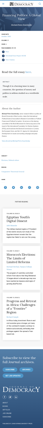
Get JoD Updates (13, 376)
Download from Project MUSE (15, 56)
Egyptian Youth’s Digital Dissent (18, 219)
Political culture (14, 160)
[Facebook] (4, 397)
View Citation (10, 60)
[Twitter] (10, 397)
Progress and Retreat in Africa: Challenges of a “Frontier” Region (21, 306)
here (28, 72)
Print (7, 52)
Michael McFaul (13, 267)
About (5, 403)
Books (5, 406)
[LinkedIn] (16, 397)
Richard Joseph (12, 317)
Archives (26, 370)
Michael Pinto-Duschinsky (21, 25)
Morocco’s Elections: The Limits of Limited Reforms (21, 258)
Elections (4, 160)
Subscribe (10, 370)
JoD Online (7, 413)
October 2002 (6, 36)
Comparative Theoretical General (12, 172)
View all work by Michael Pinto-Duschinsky (16, 141)
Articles (6, 410)
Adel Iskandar (12, 226)
